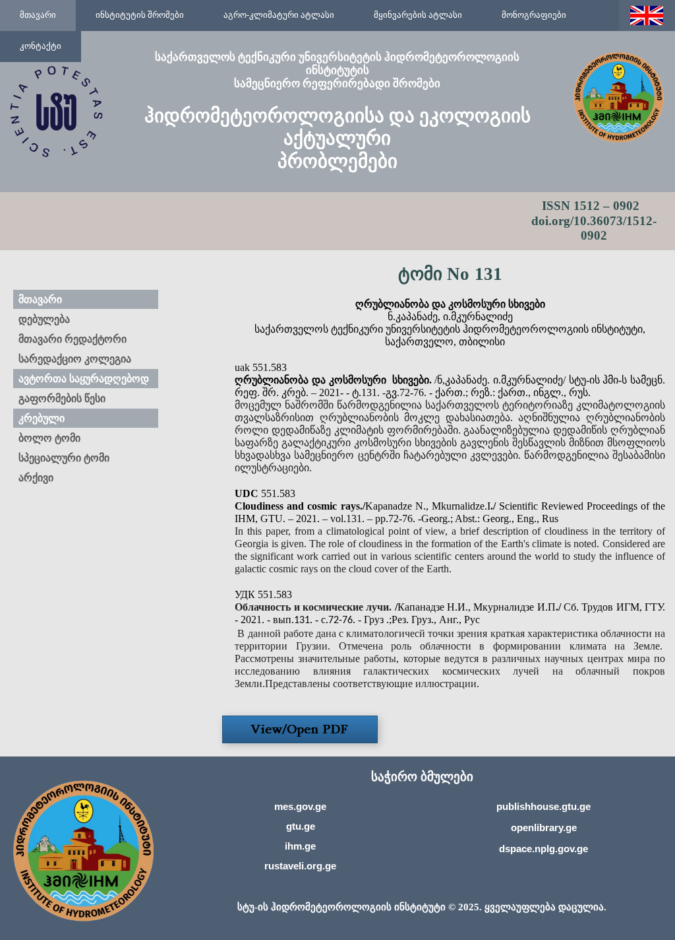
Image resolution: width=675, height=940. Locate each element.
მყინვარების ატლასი (418, 15)
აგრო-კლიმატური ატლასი (278, 15)
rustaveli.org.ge (300, 865)
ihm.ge (300, 846)
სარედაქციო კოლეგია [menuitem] (74, 358)
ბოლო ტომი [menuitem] (49, 438)
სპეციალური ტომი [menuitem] (63, 457)
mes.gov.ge (300, 806)
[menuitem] (38, 15)
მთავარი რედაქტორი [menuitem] (72, 339)
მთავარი (38, 15)
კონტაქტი (40, 46)
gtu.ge (300, 826)
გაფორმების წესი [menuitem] (61, 398)
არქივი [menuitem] (35, 477)
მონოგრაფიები (534, 15)
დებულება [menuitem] (44, 319)
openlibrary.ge (544, 827)
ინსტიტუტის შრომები (140, 15)
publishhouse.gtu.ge (543, 806)
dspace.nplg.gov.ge (543, 848)
